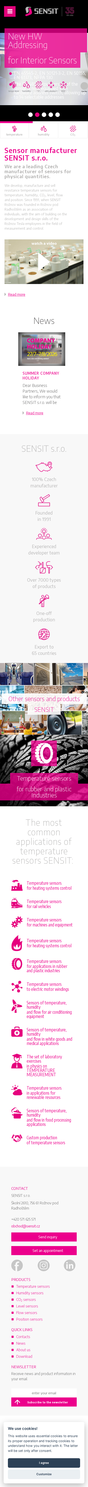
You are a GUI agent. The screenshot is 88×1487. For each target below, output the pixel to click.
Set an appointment (47, 1250)
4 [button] (51, 114)
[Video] (44, 261)
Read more (16, 294)
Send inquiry (47, 1237)
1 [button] (30, 114)
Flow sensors (26, 1312)
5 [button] (57, 114)
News (44, 320)
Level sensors (27, 1306)
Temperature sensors (33, 1286)
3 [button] (44, 114)
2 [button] (37, 114)
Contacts (23, 1336)
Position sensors (29, 1319)
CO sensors (26, 1299)
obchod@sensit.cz (25, 1226)
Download (24, 1356)
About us (23, 1350)
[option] (44, 69)
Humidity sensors (30, 1293)
